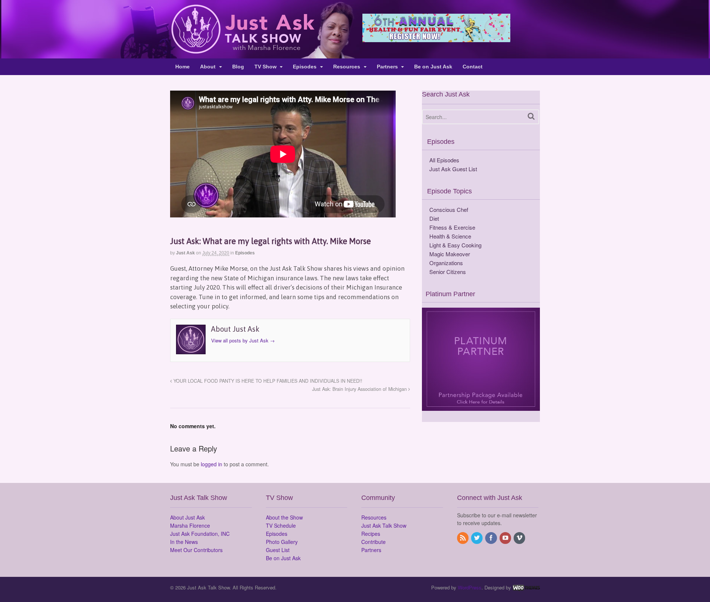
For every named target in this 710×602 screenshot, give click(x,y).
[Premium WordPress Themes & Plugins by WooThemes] (526, 587)
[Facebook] (491, 538)
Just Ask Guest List (453, 169)
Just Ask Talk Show (383, 525)
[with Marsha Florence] (242, 49)
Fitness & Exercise (452, 227)
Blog (238, 67)
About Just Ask (187, 517)
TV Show (265, 67)
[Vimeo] (520, 538)
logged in (211, 464)
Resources (346, 67)
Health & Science (450, 236)
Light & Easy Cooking (455, 245)
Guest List (278, 550)
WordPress (469, 587)
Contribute (373, 541)
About (208, 67)
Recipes (370, 533)
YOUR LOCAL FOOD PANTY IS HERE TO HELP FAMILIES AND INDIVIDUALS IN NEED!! (267, 381)
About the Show (284, 517)
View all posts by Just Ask (243, 340)
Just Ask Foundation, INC (200, 533)
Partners (387, 67)
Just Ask (185, 253)
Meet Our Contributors (196, 550)
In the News (184, 541)
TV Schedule (281, 525)
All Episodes (444, 160)
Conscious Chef (448, 209)
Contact (473, 67)
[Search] (531, 116)
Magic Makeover (449, 254)
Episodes (305, 67)
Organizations (446, 263)
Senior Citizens (447, 271)
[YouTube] (506, 538)
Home (182, 67)
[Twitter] (477, 538)
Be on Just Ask (433, 67)
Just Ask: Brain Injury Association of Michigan (360, 389)
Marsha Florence (190, 525)
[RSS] (463, 538)
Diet (434, 218)
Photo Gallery (282, 541)
